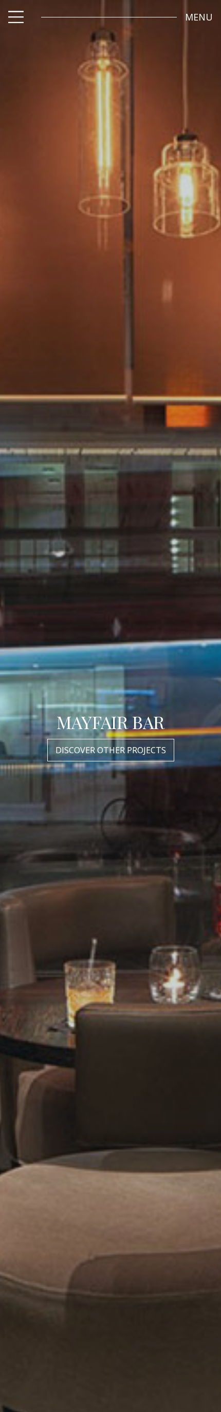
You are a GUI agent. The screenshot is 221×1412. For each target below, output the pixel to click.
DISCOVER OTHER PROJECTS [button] (111, 750)
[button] (199, 17)
